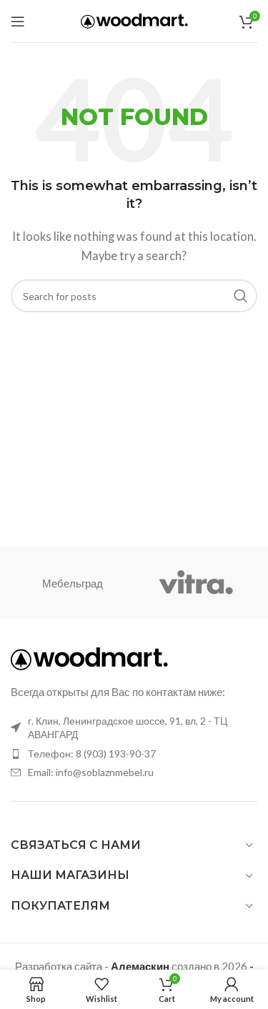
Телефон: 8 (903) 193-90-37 (92, 753)
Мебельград (72, 583)
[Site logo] (134, 19)
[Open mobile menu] (18, 21)
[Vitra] (195, 583)
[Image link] (89, 657)
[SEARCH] (240, 295)
